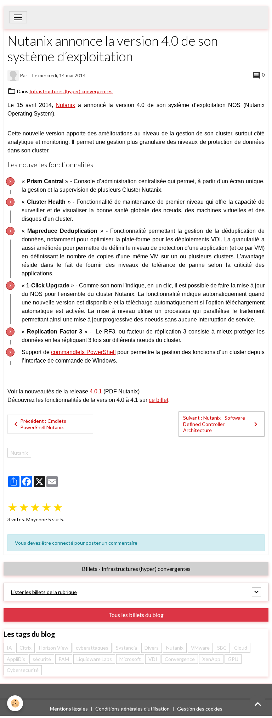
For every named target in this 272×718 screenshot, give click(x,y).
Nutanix (65, 105)
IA (9, 648)
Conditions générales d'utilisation (132, 709)
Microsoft (130, 659)
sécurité (42, 659)
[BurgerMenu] (18, 17)
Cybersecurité (23, 670)
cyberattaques (92, 648)
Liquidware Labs (94, 659)
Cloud (240, 648)
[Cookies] (15, 703)
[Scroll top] (258, 704)
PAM (63, 659)
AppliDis (16, 659)
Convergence (180, 659)
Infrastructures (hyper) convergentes (71, 91)
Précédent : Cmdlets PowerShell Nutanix (43, 424)
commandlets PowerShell (83, 352)
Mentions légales (69, 709)
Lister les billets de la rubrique (44, 592)
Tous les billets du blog (136, 614)
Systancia (126, 648)
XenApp (211, 659)
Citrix (25, 648)
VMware (200, 648)
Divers (151, 648)
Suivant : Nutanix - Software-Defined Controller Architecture (215, 424)
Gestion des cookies (199, 709)
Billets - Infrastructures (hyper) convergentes (136, 568)
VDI (152, 659)
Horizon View (53, 648)
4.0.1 (96, 391)
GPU (233, 659)
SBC (222, 648)
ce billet (158, 400)
